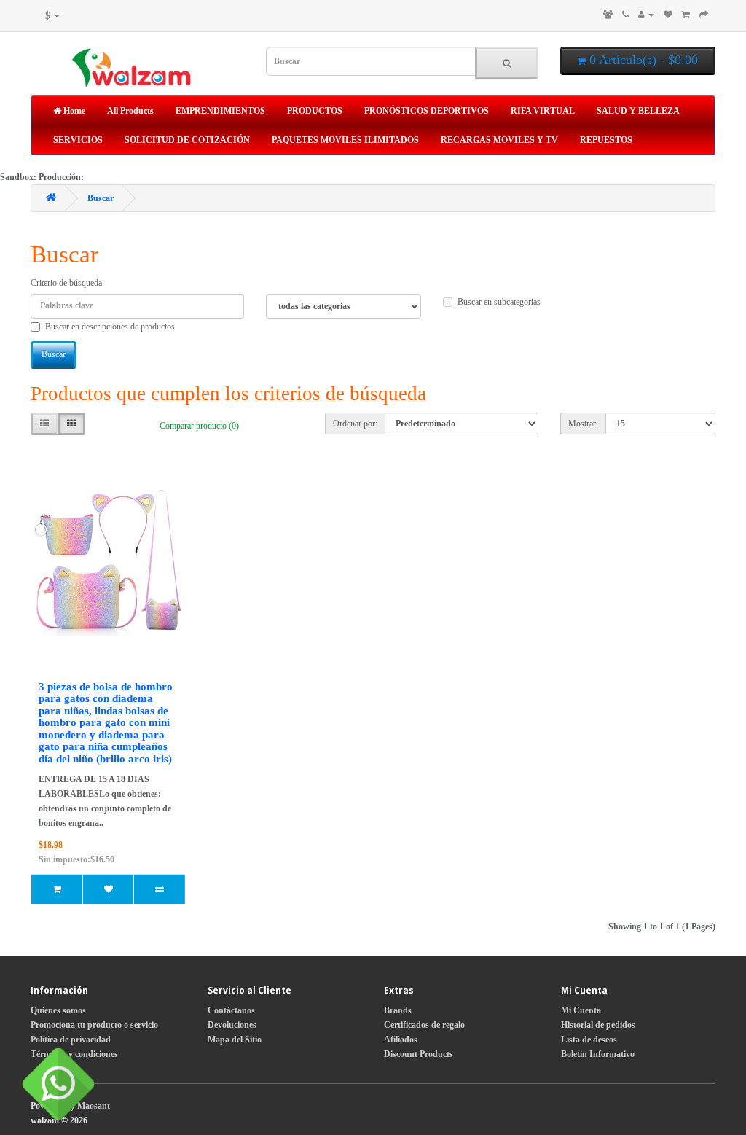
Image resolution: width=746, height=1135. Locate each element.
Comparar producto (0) (199, 426)
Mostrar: (583, 423)
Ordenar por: (355, 423)
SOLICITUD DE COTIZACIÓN (187, 140)
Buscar (100, 198)
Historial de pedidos (598, 1025)
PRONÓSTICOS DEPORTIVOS (426, 111)
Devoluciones (232, 1025)
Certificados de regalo (424, 1025)
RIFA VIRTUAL (543, 111)
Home (73, 111)
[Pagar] (703, 14)
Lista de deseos (589, 1039)
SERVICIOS (78, 140)
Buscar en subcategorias (499, 302)
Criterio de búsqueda (66, 283)
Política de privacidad (71, 1039)
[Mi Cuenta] (646, 14)
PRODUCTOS (314, 111)
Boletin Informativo (598, 1054)
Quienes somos (58, 1010)
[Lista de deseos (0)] (668, 14)
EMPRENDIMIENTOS (220, 111)
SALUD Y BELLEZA (638, 111)
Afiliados (400, 1039)
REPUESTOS (606, 140)
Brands (398, 1010)
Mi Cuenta (581, 1010)
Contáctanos (231, 1010)
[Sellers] (608, 14)
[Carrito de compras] (686, 14)
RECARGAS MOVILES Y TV (499, 140)
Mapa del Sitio (235, 1039)
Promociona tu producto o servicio (94, 1025)
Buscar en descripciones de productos (110, 326)
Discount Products (418, 1054)
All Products (130, 111)
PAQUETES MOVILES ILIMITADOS (345, 140)
